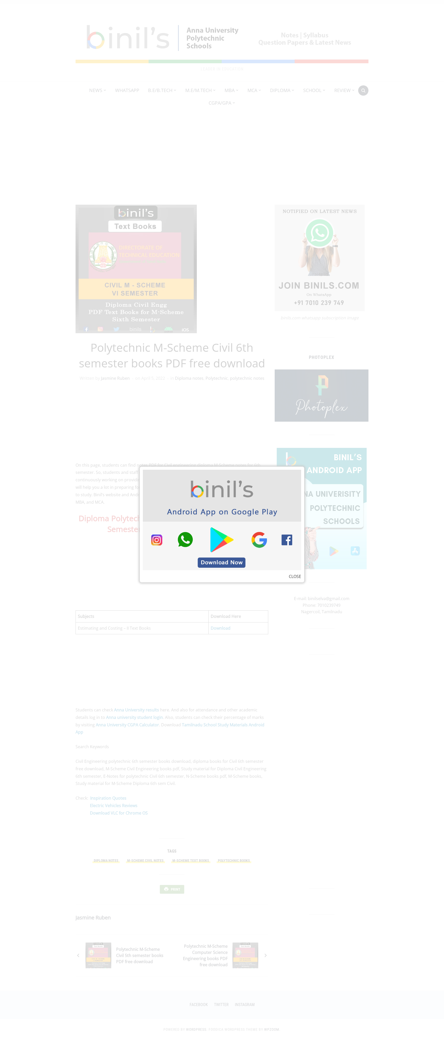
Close (295, 576)
